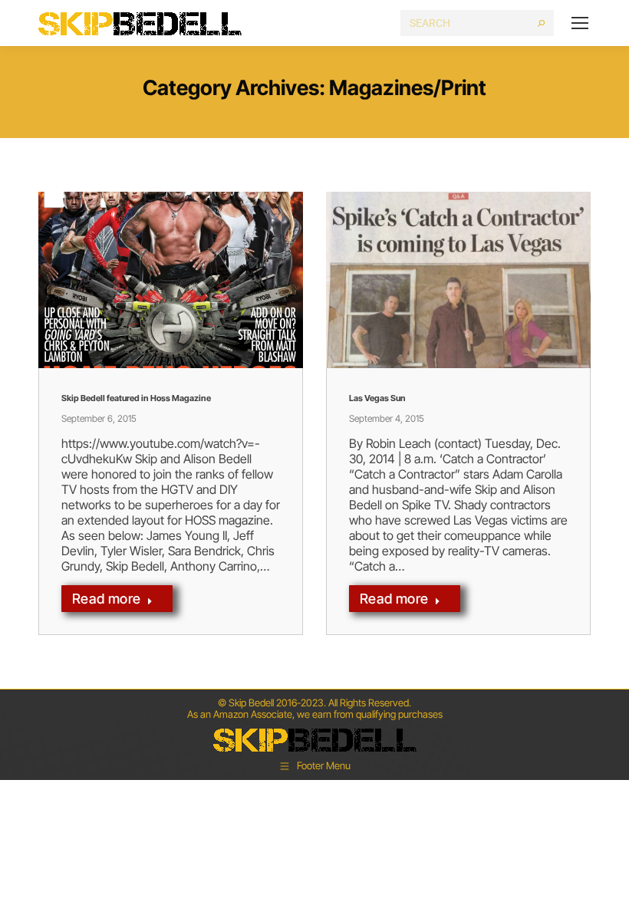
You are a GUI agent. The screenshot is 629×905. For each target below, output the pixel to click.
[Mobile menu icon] (580, 23)
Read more (106, 599)
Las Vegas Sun (377, 398)
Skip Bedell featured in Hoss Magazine (136, 398)
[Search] (541, 23)
